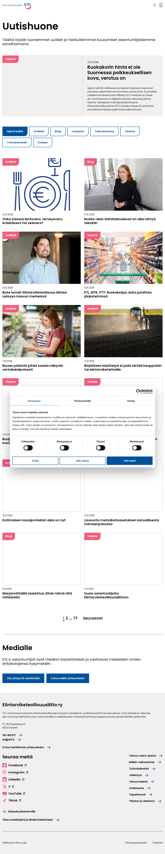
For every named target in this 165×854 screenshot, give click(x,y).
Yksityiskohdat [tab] (82, 400)
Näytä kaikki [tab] (15, 131)
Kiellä (35, 460)
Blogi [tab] (58, 131)
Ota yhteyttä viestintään (23, 678)
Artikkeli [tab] (39, 131)
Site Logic (21, 842)
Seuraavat (93, 618)
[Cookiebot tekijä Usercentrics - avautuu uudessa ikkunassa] (138, 391)
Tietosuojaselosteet (136, 842)
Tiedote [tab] (130, 131)
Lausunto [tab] (78, 131)
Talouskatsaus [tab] (104, 131)
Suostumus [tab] (34, 400)
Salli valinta (82, 460)
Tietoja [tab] (131, 400)
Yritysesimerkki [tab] (17, 142)
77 (75, 618)
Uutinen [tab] (43, 142)
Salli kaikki (130, 460)
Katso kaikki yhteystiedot (68, 678)
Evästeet (158, 842)
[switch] (64, 447)
